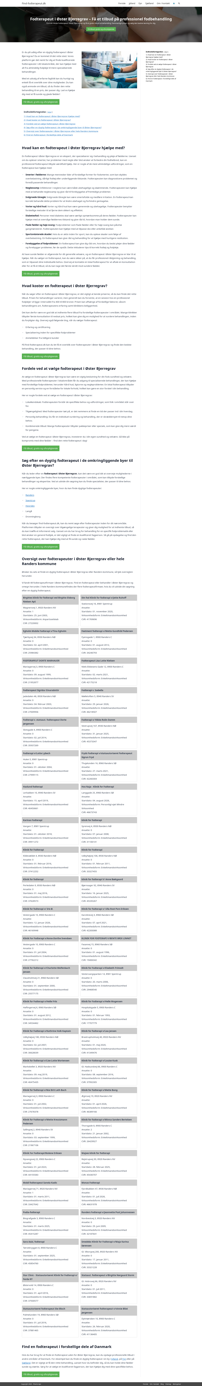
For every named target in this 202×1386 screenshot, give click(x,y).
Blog (162, 1384)
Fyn (140, 3)
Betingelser (177, 1384)
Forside (122, 3)
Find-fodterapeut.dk (34, 3)
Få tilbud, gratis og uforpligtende (101, 29)
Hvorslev (30, 505)
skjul (49, 112)
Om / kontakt (163, 3)
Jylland (132, 3)
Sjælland (149, 3)
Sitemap (168, 1384)
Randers (30, 495)
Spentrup (30, 500)
